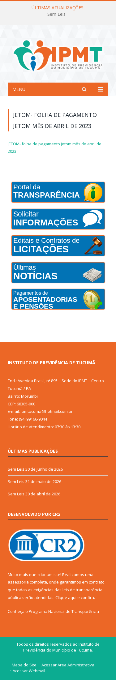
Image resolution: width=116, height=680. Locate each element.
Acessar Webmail (29, 671)
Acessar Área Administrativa (67, 665)
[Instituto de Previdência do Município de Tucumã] (58, 55)
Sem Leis (56, 14)
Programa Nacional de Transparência (64, 611)
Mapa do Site (24, 665)
